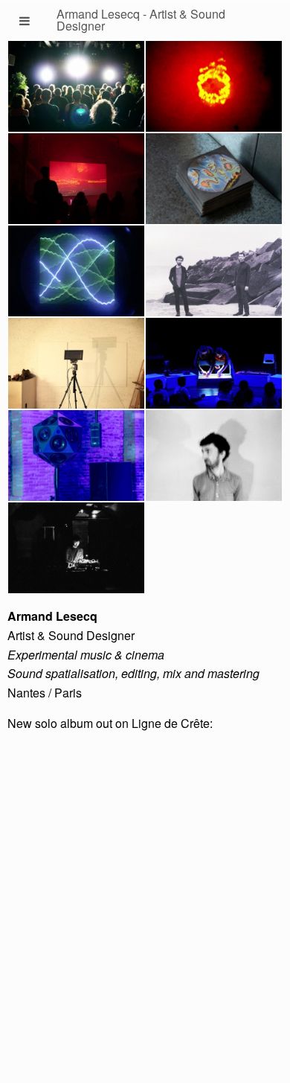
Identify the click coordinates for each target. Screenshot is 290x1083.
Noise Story (214, 367)
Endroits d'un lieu (76, 367)
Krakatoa (76, 182)
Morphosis (76, 275)
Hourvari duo (214, 275)
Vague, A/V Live (214, 90)
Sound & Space (76, 459)
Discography (214, 182)
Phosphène (76, 90)
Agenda (76, 551)
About (214, 459)
